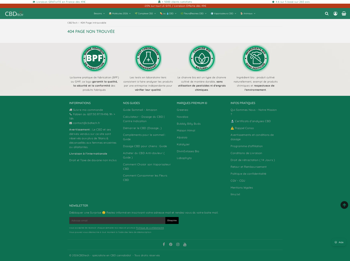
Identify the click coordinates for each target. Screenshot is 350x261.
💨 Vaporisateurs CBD (222, 13)
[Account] (335, 13)
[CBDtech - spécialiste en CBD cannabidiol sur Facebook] (163, 245)
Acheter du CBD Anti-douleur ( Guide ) (144, 155)
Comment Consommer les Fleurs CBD (145, 178)
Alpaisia (182, 137)
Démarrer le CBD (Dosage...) (142, 128)
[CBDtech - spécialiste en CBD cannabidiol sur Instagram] (177, 245)
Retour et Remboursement (249, 166)
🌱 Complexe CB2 (144, 13)
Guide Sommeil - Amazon (140, 110)
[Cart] (344, 13)
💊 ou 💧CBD (167, 13)
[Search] (327, 13)
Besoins (98, 13)
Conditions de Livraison (246, 153)
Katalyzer (183, 144)
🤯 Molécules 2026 (118, 13)
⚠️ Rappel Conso (242, 128)
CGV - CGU (238, 180)
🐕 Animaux (246, 13)
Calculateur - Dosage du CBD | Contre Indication (143, 119)
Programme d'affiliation (247, 146)
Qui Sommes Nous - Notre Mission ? (254, 112)
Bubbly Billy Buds (189, 123)
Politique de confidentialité (248, 173)
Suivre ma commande (88, 110)
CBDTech (72, 22)
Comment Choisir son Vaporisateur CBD (147, 166)
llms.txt (235, 194)
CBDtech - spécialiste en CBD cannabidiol (105, 255)
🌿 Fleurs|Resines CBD (192, 13)
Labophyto (184, 158)
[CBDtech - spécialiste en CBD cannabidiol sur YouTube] (184, 245)
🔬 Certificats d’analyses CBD (251, 121)
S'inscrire (172, 220)
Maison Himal (186, 130)
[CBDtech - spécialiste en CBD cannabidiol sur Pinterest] (170, 245)
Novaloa (182, 116)
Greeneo (182, 110)
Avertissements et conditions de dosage (252, 137)
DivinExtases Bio (188, 151)
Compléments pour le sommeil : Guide (144, 137)
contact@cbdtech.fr (86, 123)
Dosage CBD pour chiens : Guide (145, 146)
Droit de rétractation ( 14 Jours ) (253, 160)
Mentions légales (242, 187)
